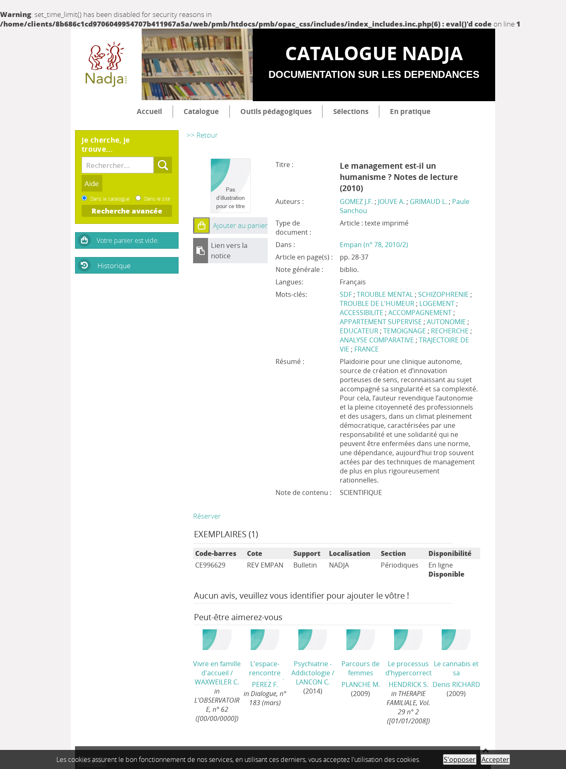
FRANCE (366, 349)
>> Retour (202, 135)
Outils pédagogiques (276, 111)
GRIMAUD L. (428, 201)
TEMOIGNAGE (405, 330)
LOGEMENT (437, 303)
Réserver (207, 516)
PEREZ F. (265, 684)
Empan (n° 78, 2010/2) (374, 244)
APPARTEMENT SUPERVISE (381, 321)
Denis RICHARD (456, 684)
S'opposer (460, 759)
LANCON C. (313, 682)
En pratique (410, 111)
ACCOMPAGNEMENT (420, 312)
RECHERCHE (450, 330)
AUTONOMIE (447, 321)
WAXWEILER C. (217, 682)
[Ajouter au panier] (201, 225)
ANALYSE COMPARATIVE (378, 339)
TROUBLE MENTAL (386, 294)
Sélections (350, 111)
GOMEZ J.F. (356, 201)
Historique (114, 265)
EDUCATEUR (360, 330)
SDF (346, 294)
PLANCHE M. (360, 684)
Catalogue (201, 111)
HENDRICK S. (408, 684)
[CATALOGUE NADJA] (106, 65)
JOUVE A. (391, 201)
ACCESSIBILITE (362, 312)
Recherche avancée (127, 211)
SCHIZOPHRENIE (444, 294)
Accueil (149, 111)
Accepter (495, 759)
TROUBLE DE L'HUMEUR (378, 303)
